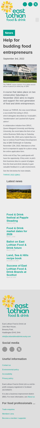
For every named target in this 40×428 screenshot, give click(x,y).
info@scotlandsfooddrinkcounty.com (16, 336)
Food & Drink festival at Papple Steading (17, 217)
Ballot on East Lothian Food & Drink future (16, 244)
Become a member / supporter (14, 418)
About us (31, 397)
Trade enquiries (8, 409)
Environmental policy (10, 370)
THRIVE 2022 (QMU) (11, 175)
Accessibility (7, 374)
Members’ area (8, 414)
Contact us (6, 365)
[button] (37, 20)
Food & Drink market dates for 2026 (17, 231)
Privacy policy (7, 378)
